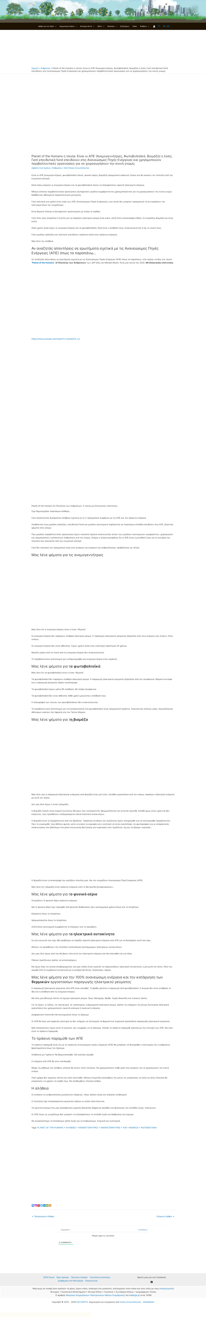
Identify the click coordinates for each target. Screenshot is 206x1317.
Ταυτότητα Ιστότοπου (100, 1277)
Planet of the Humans (43, 263)
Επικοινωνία (91, 1281)
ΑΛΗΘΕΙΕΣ (71, 1127)
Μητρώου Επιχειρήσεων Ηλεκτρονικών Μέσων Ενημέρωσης (95, 1295)
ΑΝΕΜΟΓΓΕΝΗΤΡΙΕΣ (88, 1127)
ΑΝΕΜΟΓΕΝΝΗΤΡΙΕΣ (110, 1127)
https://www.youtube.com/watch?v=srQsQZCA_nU (55, 339)
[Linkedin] (44, 1205)
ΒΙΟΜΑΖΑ (134, 1127)
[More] (50, 1205)
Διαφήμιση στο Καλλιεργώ (70, 1281)
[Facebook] (33, 1205)
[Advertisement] (103, 48)
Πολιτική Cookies (79, 1277)
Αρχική (34, 68)
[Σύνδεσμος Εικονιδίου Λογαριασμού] (154, 26)
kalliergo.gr (134, 1295)
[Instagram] (36, 1205)
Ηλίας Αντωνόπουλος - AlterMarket (137, 1302)
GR (164, 26)
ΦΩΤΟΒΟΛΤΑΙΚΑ (149, 1127)
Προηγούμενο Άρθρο (43, 1216)
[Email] (47, 1205)
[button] (55, 26)
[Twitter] (41, 1205)
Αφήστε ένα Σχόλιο (40, 168)
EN (168, 26)
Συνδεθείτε (142, 1230)
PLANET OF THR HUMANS (50, 1127)
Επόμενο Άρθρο (165, 1216)
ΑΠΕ (125, 1127)
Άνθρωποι (45, 68)
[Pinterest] (38, 1205)
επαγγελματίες (166, 1288)
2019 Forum (48, 1277)
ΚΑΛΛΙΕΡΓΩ (82, 1302)
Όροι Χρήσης (63, 1277)
